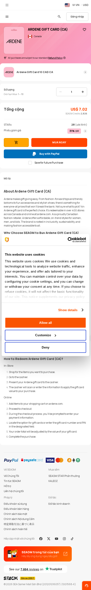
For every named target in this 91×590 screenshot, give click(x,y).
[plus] (82, 91)
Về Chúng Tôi (11, 476)
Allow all (45, 322)
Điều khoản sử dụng (15, 504)
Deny (45, 347)
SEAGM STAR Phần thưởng (64, 476)
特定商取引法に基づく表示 (19, 524)
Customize (43, 335)
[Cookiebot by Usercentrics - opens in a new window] (67, 240)
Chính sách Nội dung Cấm (19, 519)
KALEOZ (53, 481)
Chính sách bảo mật (15, 514)
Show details (67, 310)
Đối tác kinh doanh (59, 504)
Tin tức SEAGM (12, 481)
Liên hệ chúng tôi (14, 491)
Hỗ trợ (7, 486)
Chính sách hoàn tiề (15, 529)
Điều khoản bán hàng (16, 509)
